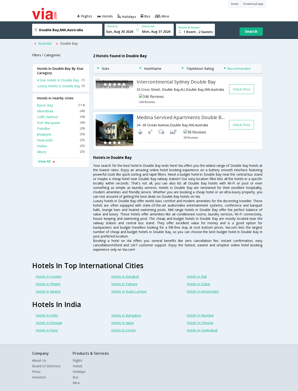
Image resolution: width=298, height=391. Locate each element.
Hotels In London (49, 276)
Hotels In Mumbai (200, 315)
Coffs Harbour (61, 117)
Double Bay (69, 43)
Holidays (79, 371)
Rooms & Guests (189, 27)
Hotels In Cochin (123, 330)
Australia (44, 43)
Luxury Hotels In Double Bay (61, 86)
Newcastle (61, 140)
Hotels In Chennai (200, 323)
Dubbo (61, 146)
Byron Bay (61, 105)
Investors (39, 377)
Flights (77, 360)
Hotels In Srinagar (49, 323)
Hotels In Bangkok (125, 276)
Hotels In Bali (197, 276)
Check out (148, 26)
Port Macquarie (61, 122)
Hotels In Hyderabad (202, 330)
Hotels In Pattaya (124, 284)
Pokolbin (61, 128)
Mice (76, 383)
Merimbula (61, 111)
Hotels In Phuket (48, 284)
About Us (39, 360)
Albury (61, 152)
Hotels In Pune (47, 330)
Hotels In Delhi (47, 315)
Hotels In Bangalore (126, 315)
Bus (75, 377)
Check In (112, 26)
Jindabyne (61, 134)
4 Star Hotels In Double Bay (61, 80)
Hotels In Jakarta (48, 291)
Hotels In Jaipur (122, 323)
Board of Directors (46, 366)
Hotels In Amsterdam (203, 291)
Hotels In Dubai (198, 284)
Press (36, 371)
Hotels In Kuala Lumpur (129, 291)
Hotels (77, 366)
